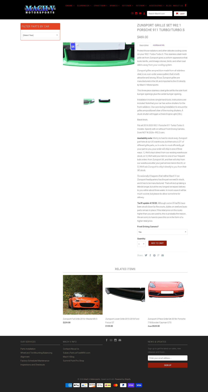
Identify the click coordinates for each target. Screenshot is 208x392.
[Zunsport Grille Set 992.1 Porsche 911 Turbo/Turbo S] (98, 58)
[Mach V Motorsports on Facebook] (186, 5)
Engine (70, 6)
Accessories (156, 6)
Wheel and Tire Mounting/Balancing (36, 353)
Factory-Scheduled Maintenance (35, 361)
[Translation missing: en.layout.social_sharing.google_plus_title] (158, 255)
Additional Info (158, 45)
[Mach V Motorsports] (40, 9)
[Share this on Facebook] (149, 255)
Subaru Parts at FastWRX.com (76, 353)
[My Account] (144, 14)
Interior (141, 6)
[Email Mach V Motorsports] (140, 14)
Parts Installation (28, 349)
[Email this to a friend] (162, 255)
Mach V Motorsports (92, 379)
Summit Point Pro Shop (73, 361)
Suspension (84, 6)
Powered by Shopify (123, 379)
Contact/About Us (71, 349)
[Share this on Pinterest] (154, 255)
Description (144, 45)
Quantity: (141, 239)
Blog (168, 6)
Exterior (127, 6)
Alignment (25, 357)
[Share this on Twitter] (145, 255)
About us (178, 6)
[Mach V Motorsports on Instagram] (136, 14)
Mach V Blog (68, 357)
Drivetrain (100, 6)
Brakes (114, 6)
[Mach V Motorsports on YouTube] (132, 14)
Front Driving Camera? (148, 226)
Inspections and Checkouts (33, 365)
